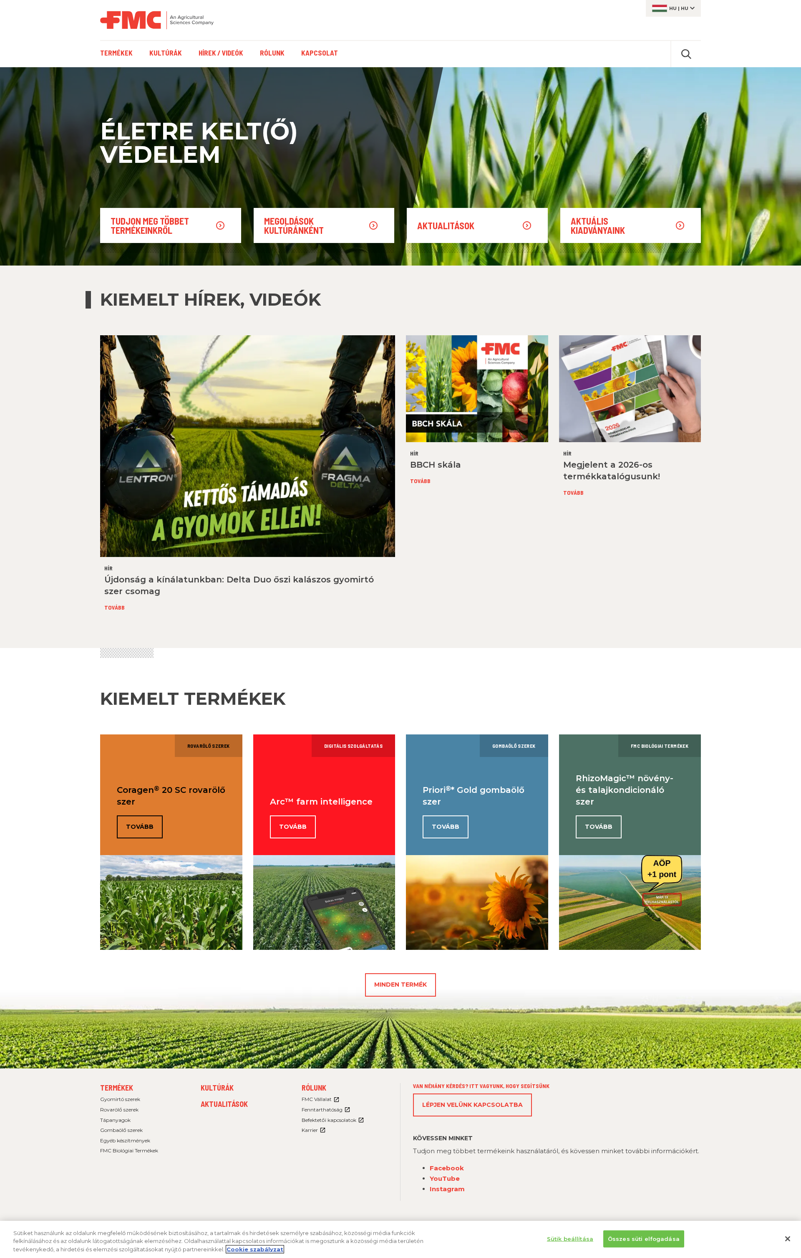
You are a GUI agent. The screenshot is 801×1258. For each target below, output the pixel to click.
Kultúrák (217, 1087)
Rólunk (314, 1087)
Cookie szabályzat (255, 1249)
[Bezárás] (787, 1239)
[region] (400, 1239)
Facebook (447, 1168)
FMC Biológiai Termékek (129, 1150)
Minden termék (400, 984)
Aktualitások (224, 1104)
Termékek (116, 1087)
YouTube (445, 1178)
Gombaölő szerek (121, 1130)
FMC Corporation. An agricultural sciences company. (157, 20)
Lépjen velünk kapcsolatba (472, 1105)
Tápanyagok (115, 1120)
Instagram (447, 1189)
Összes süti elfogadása (644, 1238)
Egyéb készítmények (125, 1140)
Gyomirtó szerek (120, 1099)
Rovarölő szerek (119, 1109)
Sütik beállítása (570, 1238)
